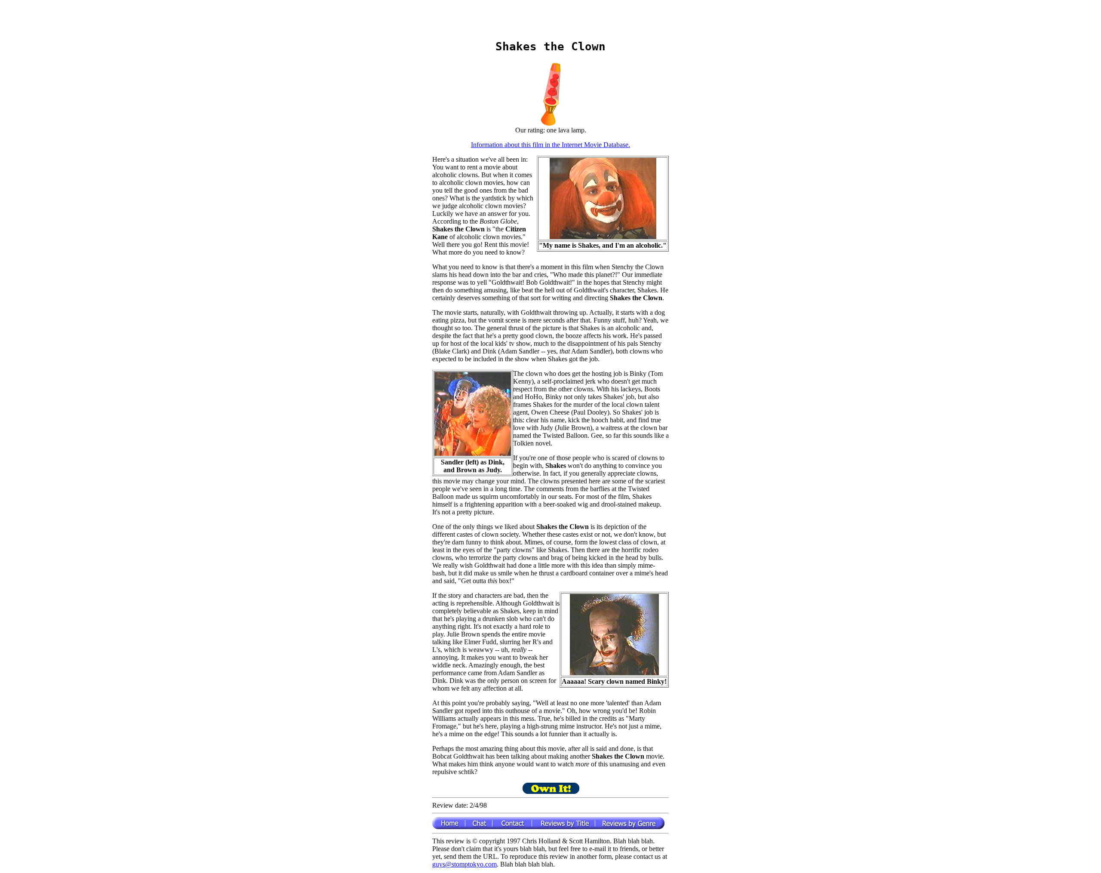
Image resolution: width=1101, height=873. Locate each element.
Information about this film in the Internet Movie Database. (550, 144)
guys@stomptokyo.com (464, 864)
